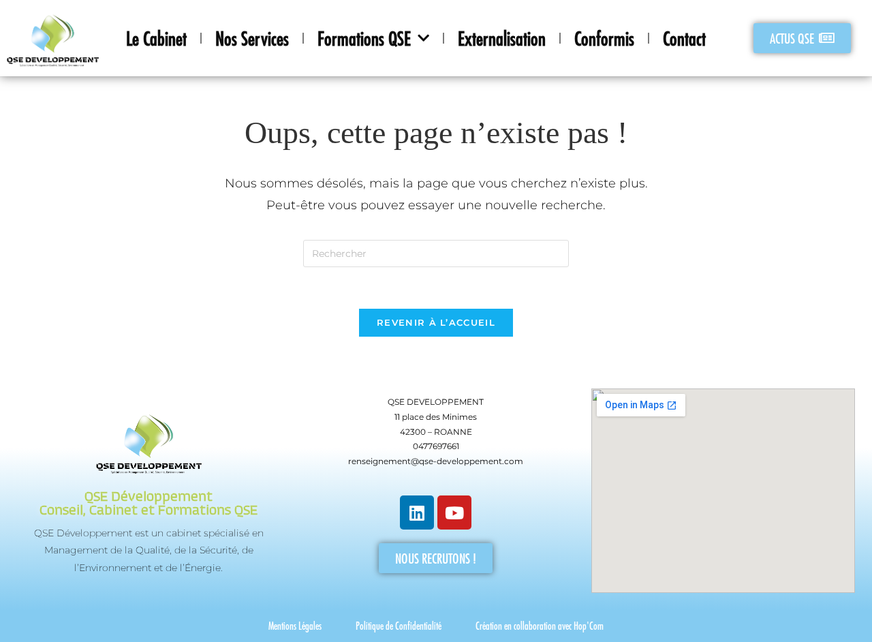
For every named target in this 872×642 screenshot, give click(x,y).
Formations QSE (364, 38)
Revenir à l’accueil (436, 322)
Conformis (604, 38)
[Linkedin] (417, 512)
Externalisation (502, 38)
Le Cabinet (156, 38)
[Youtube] (454, 512)
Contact (684, 38)
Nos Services (252, 38)
